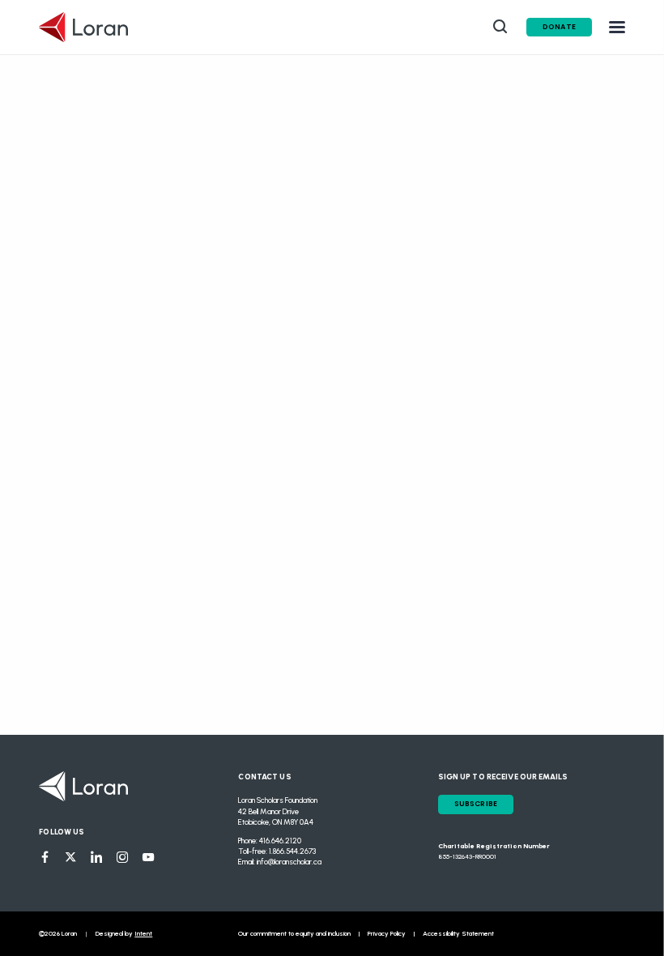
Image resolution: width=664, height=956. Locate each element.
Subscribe (476, 804)
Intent (143, 933)
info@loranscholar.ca (289, 861)
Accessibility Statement (458, 933)
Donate (559, 27)
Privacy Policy (387, 933)
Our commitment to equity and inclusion (294, 933)
